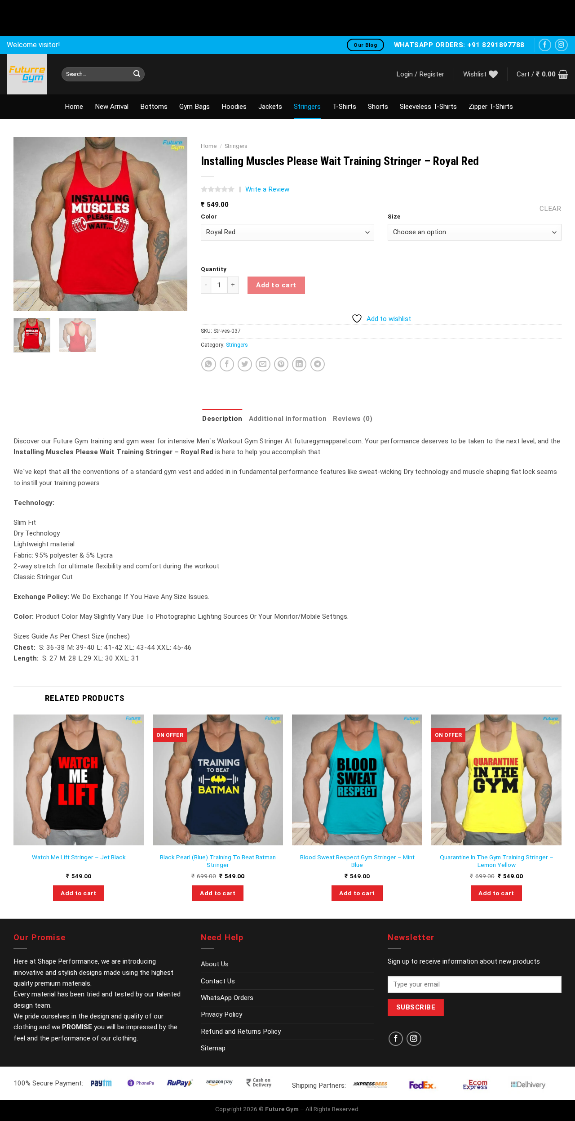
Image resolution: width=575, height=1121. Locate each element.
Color (209, 216)
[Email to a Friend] (263, 364)
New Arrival (111, 107)
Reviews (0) (352, 419)
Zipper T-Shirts (491, 107)
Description (222, 419)
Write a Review (267, 189)
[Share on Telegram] (317, 364)
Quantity (213, 268)
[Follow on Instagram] (561, 45)
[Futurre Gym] (27, 74)
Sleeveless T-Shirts (428, 107)
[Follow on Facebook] (545, 45)
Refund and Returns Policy (241, 1031)
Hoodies (234, 107)
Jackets (270, 107)
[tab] (222, 419)
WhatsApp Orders (227, 998)
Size (394, 216)
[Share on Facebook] (227, 364)
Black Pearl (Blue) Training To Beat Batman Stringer (218, 861)
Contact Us (218, 981)
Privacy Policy (221, 1014)
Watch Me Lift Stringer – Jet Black (79, 857)
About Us (215, 964)
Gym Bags (194, 107)
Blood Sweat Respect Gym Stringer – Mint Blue (357, 861)
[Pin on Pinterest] (281, 364)
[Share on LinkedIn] (299, 364)
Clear (550, 209)
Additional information (288, 419)
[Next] (172, 224)
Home (74, 107)
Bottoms (154, 107)
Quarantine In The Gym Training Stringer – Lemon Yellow (496, 861)
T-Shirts (344, 107)
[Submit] (136, 74)
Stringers (307, 107)
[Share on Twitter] (245, 364)
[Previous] (28, 224)
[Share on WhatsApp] (208, 364)
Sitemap (213, 1048)
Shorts (378, 107)
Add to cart (276, 285)
